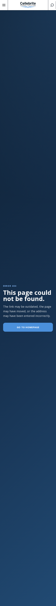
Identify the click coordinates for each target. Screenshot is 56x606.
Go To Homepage (28, 327)
